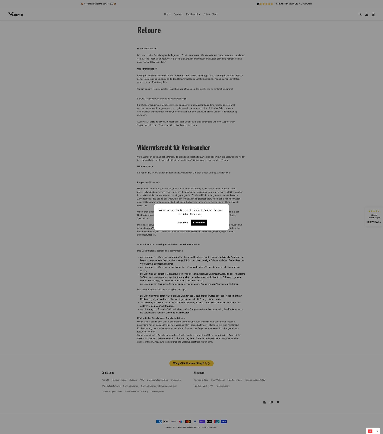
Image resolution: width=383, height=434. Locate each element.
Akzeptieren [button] (199, 222)
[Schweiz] (373, 431)
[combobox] (373, 431)
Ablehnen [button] (183, 222)
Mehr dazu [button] (195, 214)
